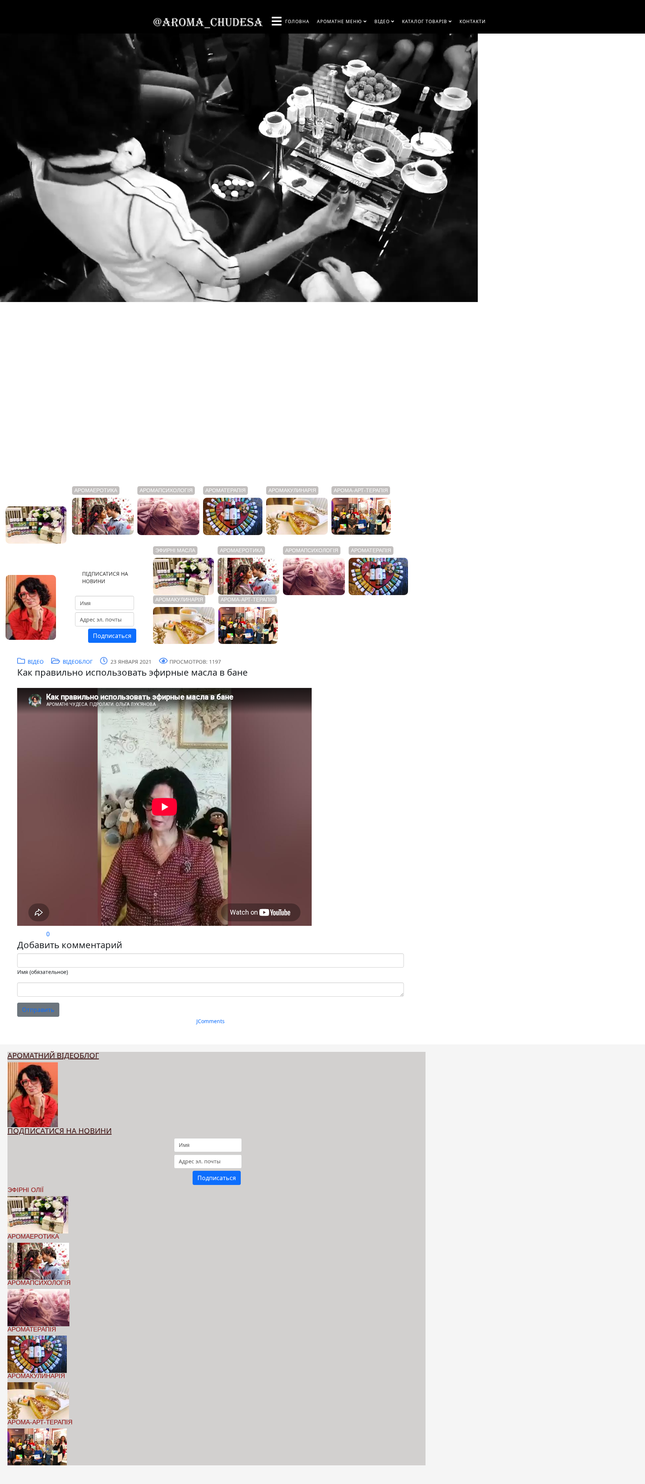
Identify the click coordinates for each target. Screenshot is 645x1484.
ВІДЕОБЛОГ (78, 661)
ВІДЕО (36, 661)
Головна (297, 21)
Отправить (38, 1010)
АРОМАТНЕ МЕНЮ (339, 21)
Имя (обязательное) (42, 971)
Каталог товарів (424, 21)
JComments (210, 1021)
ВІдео (382, 21)
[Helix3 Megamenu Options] (276, 21)
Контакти (472, 21)
